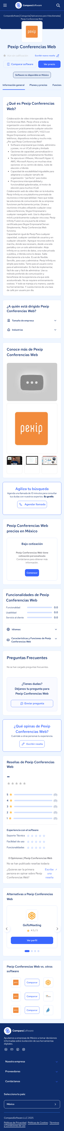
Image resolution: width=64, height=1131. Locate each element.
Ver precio (49, 64)
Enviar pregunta (34, 703)
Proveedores (12, 1071)
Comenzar (32, 572)
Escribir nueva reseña (45, 55)
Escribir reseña (34, 743)
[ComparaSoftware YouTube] (12, 1049)
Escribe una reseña (49, 873)
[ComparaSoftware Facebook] (18, 1049)
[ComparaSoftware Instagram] (24, 1049)
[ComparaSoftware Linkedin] (6, 1049)
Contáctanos (12, 1081)
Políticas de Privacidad (15, 1122)
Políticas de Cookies (38, 1122)
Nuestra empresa (15, 1061)
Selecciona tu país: (14, 1094)
